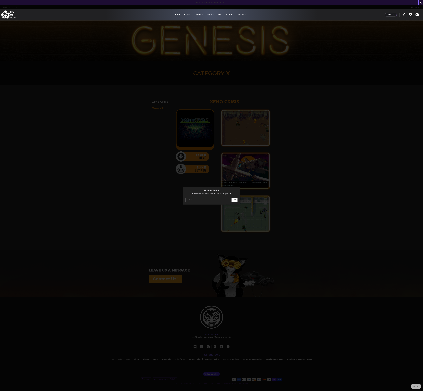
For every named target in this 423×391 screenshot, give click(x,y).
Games (187, 15)
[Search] (404, 15)
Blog (209, 15)
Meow (229, 15)
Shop (198, 15)
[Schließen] (421, 2)
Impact (240, 15)
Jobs (220, 15)
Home (177, 15)
